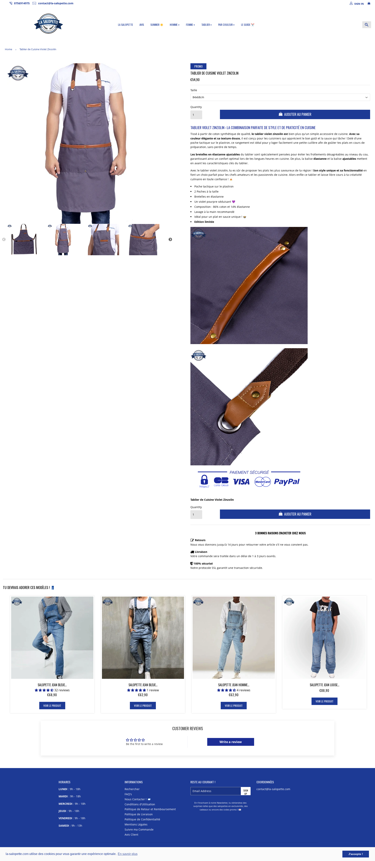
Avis (141, 24)
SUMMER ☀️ (156, 24)
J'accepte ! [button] (355, 854)
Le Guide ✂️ (247, 24)
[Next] (170, 240)
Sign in (359, 3)
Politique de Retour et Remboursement (150, 809)
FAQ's (128, 794)
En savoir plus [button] (128, 854)
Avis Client (131, 834)
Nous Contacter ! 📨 (138, 799)
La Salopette (125, 24)
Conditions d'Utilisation (140, 804)
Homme (174, 24)
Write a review (231, 742)
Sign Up (245, 792)
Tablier (205, 24)
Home (8, 49)
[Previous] (4, 240)
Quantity (196, 107)
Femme (190, 24)
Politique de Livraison (139, 814)
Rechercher (132, 789)
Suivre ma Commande (139, 829)
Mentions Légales (136, 824)
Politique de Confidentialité (142, 819)
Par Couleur (225, 24)
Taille (193, 90)
